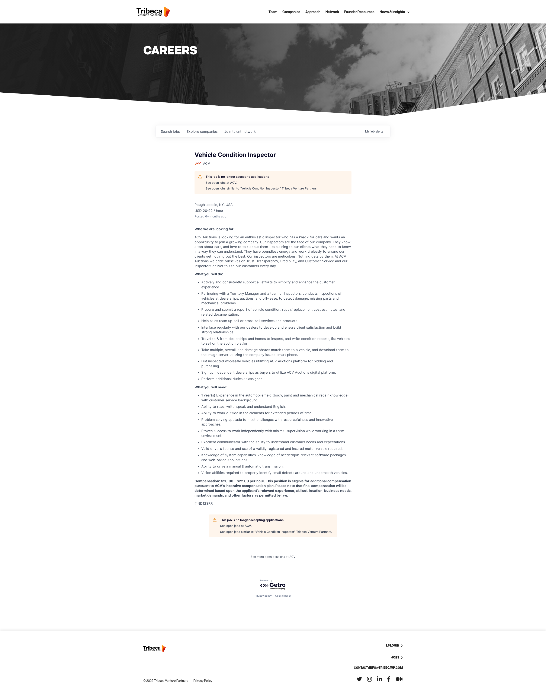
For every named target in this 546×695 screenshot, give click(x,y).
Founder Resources (359, 11)
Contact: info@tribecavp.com (378, 668)
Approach (312, 11)
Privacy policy (263, 595)
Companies (291, 11)
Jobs (395, 657)
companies (202, 131)
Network (332, 11)
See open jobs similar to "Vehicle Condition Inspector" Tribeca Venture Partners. (262, 188)
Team (273, 11)
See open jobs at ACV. (221, 182)
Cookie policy (283, 595)
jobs (170, 131)
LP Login (392, 645)
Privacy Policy (202, 681)
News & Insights (392, 11)
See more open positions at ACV (273, 556)
